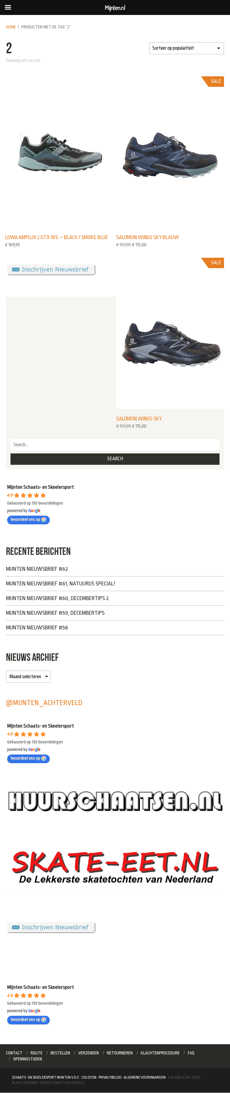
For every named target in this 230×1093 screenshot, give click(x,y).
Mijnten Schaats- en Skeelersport (40, 487)
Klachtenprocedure (160, 1053)
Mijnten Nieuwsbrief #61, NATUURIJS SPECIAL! (60, 583)
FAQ (191, 1053)
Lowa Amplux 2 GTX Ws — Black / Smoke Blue (56, 237)
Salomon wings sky (139, 419)
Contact (14, 1053)
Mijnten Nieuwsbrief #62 (37, 569)
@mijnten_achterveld (44, 703)
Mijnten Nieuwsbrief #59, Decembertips (55, 613)
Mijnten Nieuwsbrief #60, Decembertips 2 (57, 598)
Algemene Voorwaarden (145, 1077)
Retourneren (120, 1053)
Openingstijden (27, 1058)
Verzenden (88, 1053)
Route (37, 1053)
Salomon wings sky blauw (147, 237)
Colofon (88, 1077)
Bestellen (60, 1053)
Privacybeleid (110, 1077)
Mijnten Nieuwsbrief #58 (37, 627)
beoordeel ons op (25, 519)
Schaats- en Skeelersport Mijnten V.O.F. (45, 1077)
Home (11, 27)
